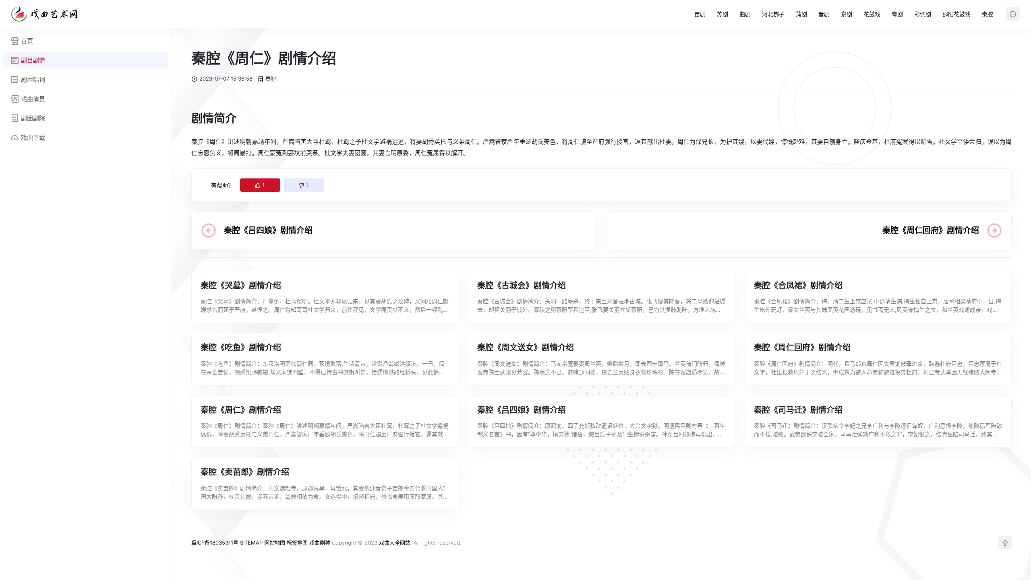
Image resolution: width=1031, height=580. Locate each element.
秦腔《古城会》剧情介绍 (521, 285)
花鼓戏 (871, 13)
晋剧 (824, 13)
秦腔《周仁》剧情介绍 (241, 410)
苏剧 (722, 13)
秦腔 (987, 13)
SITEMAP (251, 542)
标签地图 (297, 542)
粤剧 (897, 13)
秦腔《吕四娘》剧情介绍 (268, 230)
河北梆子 (773, 13)
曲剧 (745, 13)
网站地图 (274, 542)
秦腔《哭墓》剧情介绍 (241, 285)
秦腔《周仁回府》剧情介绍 (930, 230)
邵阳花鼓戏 (956, 13)
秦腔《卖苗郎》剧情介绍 (245, 472)
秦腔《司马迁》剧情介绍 (798, 410)
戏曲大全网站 (394, 542)
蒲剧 (801, 13)
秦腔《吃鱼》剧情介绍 (241, 347)
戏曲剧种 (319, 542)
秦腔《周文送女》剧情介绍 (525, 347)
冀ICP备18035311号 (214, 542)
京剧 (846, 13)
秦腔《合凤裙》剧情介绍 (798, 285)
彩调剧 (922, 13)
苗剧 (700, 13)
